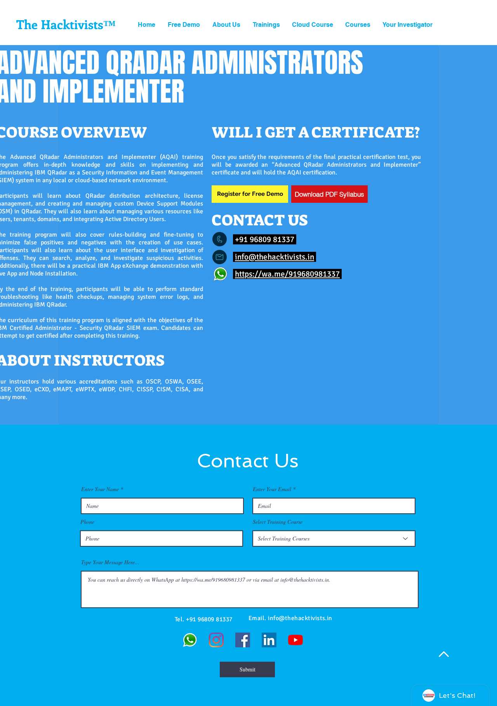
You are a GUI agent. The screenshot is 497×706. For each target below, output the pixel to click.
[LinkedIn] (269, 640)
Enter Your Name (100, 489)
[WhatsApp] (189, 640)
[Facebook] (242, 640)
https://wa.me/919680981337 (287, 274)
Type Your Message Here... (110, 562)
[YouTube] (295, 640)
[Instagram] (216, 640)
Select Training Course (277, 522)
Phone (87, 522)
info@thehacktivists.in (274, 257)
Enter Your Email (272, 489)
